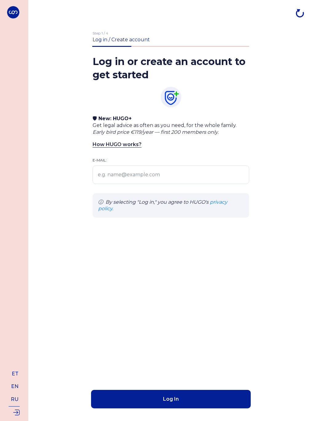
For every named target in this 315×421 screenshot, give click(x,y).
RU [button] (14, 399)
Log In (171, 399)
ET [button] (15, 374)
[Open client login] (14, 411)
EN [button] (14, 386)
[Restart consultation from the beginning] (300, 13)
